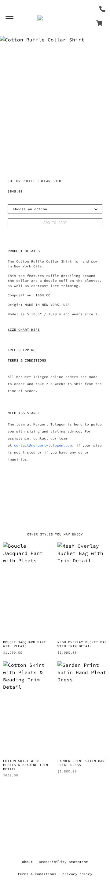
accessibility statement (63, 862)
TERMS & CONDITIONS (27, 360)
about (27, 862)
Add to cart (55, 222)
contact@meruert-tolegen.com (43, 445)
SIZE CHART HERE (24, 329)
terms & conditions (37, 874)
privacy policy (77, 874)
